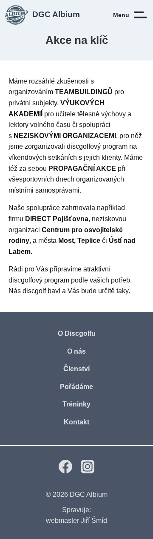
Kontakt (76, 422)
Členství (76, 368)
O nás (76, 351)
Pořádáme (76, 386)
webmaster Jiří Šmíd (76, 520)
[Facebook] (65, 471)
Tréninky (76, 404)
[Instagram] (87, 471)
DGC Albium (89, 494)
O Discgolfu (77, 333)
